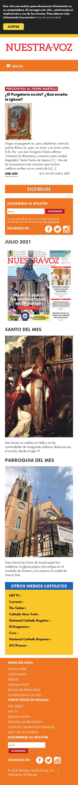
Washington (18, 684)
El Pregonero (18, 627)
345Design (30, 774)
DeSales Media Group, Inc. (37, 770)
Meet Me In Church (23, 732)
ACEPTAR (13, 26)
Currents (15, 602)
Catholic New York (23, 614)
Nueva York (17, 669)
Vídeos (13, 679)
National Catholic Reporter (29, 639)
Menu (17, 66)
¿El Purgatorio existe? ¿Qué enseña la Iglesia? (36, 97)
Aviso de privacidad (48, 17)
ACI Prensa (17, 645)
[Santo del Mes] (39, 386)
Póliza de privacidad (24, 690)
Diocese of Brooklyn (25, 722)
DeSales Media (19, 717)
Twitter (57, 229)
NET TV (14, 595)
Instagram (66, 229)
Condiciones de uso (24, 695)
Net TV (13, 711)
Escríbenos (39, 189)
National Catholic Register (29, 620)
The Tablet (17, 608)
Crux (12, 633)
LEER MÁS (11, 174)
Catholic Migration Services (31, 727)
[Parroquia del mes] (39, 511)
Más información (51, 221)
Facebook (48, 229)
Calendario (17, 674)
